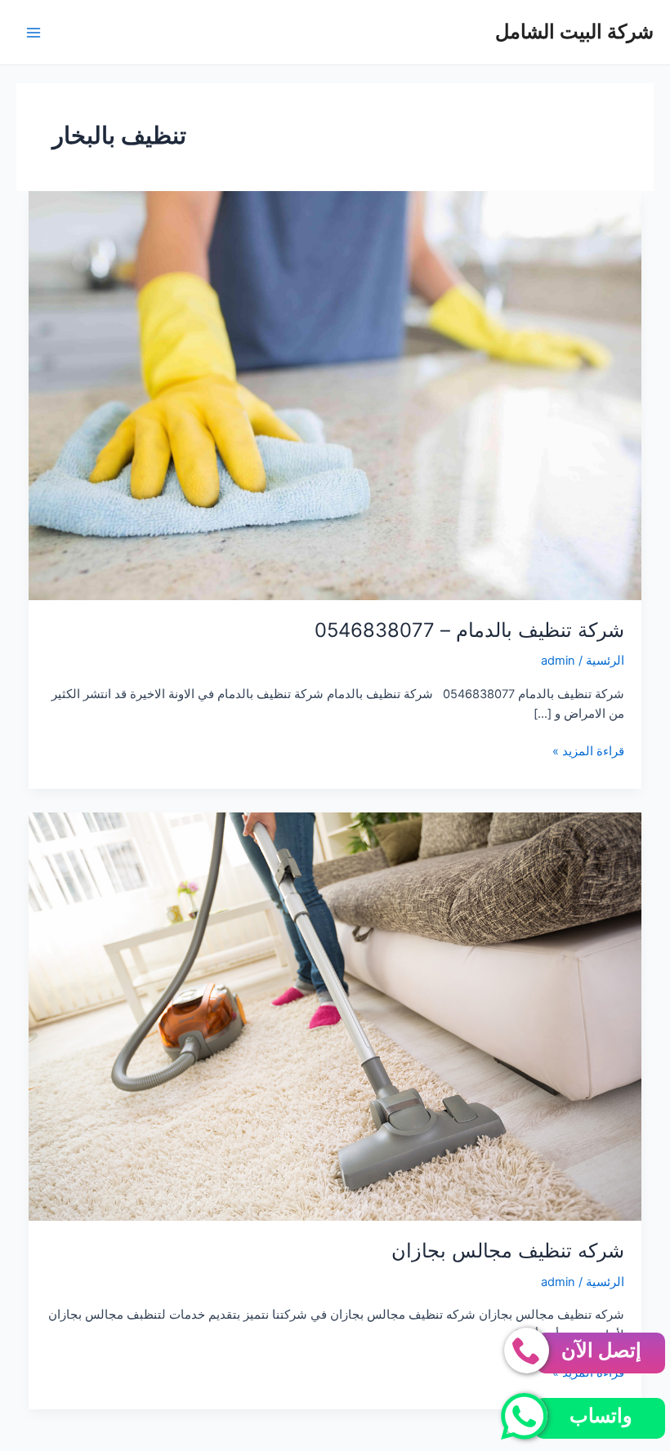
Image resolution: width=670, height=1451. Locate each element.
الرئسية (605, 660)
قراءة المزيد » (588, 752)
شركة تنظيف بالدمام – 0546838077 (469, 630)
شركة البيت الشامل (574, 31)
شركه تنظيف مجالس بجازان (507, 1250)
